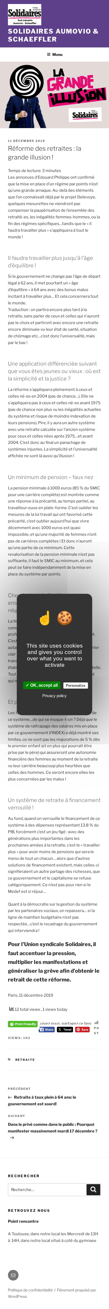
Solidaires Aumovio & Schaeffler (53, 35)
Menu (57, 54)
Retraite (25, 1060)
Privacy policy (54, 695)
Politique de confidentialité (30, 1290)
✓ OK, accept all (42, 685)
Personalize (75, 686)
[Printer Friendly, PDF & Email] (23, 1023)
